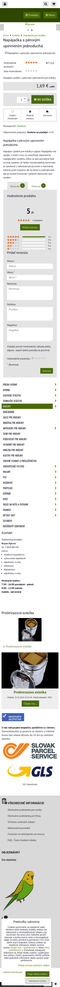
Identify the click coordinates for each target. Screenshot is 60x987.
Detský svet (9, 515)
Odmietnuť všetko (37, 981)
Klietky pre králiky (13, 455)
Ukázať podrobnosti (12, 972)
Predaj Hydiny (10, 384)
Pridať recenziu (30, 227)
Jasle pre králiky (12, 417)
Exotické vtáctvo (12, 395)
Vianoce (7, 510)
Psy (5, 477)
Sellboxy (7, 521)
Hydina (6, 390)
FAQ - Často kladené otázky (22, 840)
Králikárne (8, 412)
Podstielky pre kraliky (15, 439)
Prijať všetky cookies (37, 974)
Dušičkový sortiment (14, 526)
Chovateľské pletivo (13, 466)
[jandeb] (30, 24)
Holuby (6, 472)
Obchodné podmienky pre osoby (25, 809)
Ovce (5, 499)
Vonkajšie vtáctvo (12, 401)
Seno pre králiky (11, 434)
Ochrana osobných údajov (21, 821)
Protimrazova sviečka (30, 692)
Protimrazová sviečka (18, 646)
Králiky (7, 406)
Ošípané (7, 493)
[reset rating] (32, 358)
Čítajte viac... (30, 703)
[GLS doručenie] (30, 770)
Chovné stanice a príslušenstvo (19, 461)
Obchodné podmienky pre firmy (24, 815)
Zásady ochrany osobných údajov (33, 965)
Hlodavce (8, 482)
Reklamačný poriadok (19, 827)
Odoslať (46, 370)
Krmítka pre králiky (13, 423)
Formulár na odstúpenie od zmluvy (25, 834)
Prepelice (8, 488)
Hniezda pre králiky (13, 450)
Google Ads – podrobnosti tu (24, 947)
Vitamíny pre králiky (13, 444)
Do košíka (43, 99)
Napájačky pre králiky (14, 428)
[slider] (31, 62)
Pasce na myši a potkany (15, 504)
